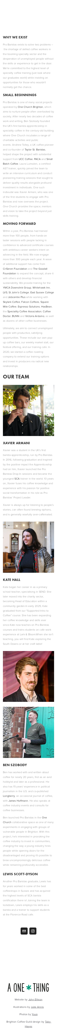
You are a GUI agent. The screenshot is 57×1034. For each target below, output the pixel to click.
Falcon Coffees (30, 302)
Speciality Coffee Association (24, 311)
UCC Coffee (26, 159)
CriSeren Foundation (15, 268)
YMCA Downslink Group (17, 287)
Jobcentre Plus (16, 297)
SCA (17, 478)
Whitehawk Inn (41, 287)
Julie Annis (37, 1007)
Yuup (35, 1014)
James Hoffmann (18, 800)
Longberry (9, 796)
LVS (5, 292)
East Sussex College (42, 292)
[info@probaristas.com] (24, 931)
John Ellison (35, 999)
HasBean (46, 306)
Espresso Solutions (29, 306)
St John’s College (19, 292)
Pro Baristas (9, 5)
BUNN (15, 316)
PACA (37, 159)
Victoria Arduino (34, 316)
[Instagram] (32, 931)
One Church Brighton (30, 107)
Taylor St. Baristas (35, 149)
